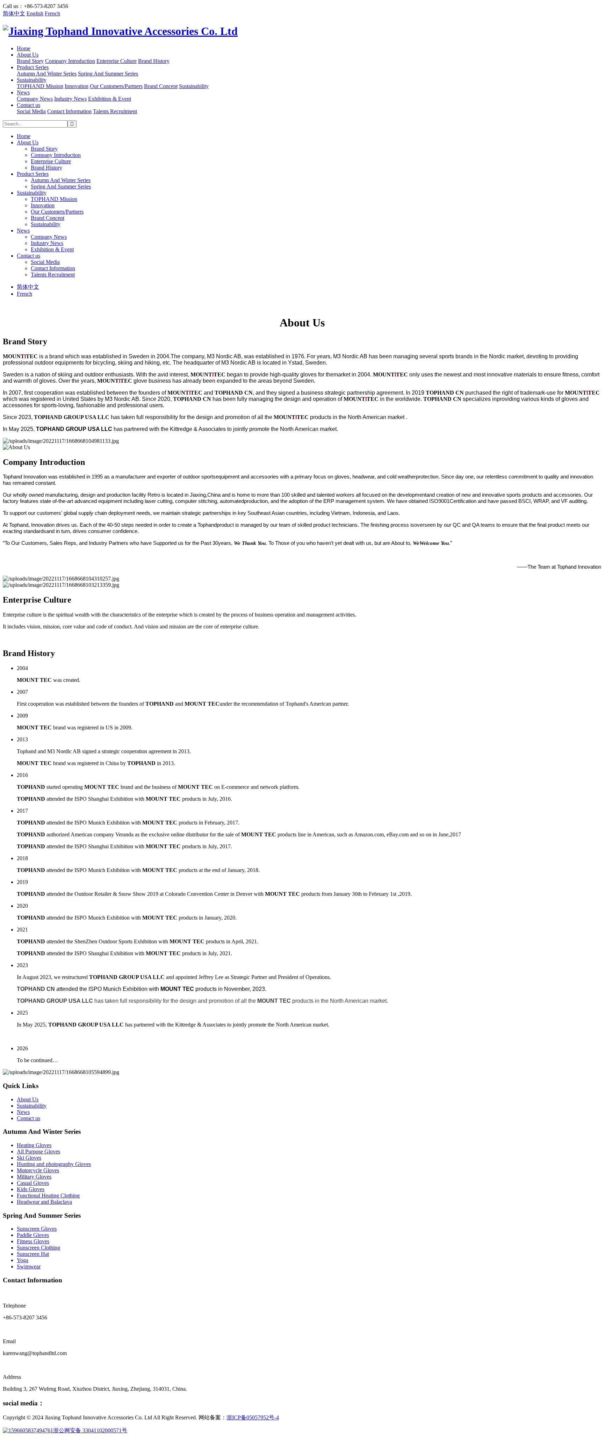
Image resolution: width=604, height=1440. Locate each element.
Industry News (70, 99)
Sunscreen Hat (33, 1254)
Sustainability (31, 80)
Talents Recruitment (115, 111)
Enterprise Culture (116, 61)
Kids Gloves (30, 1189)
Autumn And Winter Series (47, 74)
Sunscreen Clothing (38, 1248)
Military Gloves (34, 1177)
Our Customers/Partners (116, 86)
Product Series (33, 67)
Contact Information (69, 111)
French (52, 13)
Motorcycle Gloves (38, 1170)
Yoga (22, 1260)
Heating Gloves (34, 1145)
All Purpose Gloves (38, 1151)
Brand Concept (161, 86)
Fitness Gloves (33, 1241)
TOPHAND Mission (40, 86)
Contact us (28, 105)
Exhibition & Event (109, 99)
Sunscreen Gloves (37, 1229)
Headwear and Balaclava (44, 1202)
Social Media (31, 111)
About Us (27, 55)
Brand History (154, 61)
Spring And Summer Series (108, 74)
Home (23, 48)
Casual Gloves (33, 1183)
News (23, 92)
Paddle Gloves (33, 1235)
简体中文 (14, 13)
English (35, 13)
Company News (35, 99)
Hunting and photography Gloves (54, 1164)
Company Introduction (70, 61)
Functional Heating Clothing (48, 1195)
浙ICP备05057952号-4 (252, 1417)
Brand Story (30, 61)
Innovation (76, 86)
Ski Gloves (29, 1158)
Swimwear (29, 1266)
